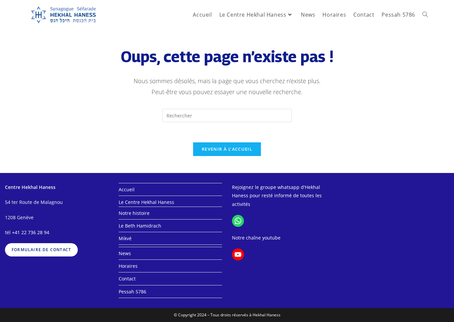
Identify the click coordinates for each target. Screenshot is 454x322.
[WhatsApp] (238, 221)
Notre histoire (134, 213)
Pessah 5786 (132, 291)
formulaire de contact (41, 249)
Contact (127, 278)
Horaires (128, 266)
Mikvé (125, 238)
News (125, 253)
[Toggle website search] (425, 14)
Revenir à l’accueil (227, 149)
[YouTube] (238, 254)
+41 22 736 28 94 (30, 232)
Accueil (127, 189)
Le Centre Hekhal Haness (146, 202)
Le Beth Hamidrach (140, 226)
